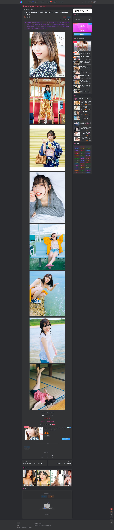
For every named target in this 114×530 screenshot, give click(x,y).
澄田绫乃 (76, 168)
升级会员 (36, 523)
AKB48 (82, 158)
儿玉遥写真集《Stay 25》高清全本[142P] (85, 36)
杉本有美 (82, 146)
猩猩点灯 (28, 16)
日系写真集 (28, 9)
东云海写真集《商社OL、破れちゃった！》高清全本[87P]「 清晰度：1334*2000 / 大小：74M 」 (85, 58)
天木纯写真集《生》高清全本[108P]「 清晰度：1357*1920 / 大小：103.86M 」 (85, 72)
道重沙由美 (82, 168)
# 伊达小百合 (27, 448)
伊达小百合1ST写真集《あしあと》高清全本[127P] (46, 13)
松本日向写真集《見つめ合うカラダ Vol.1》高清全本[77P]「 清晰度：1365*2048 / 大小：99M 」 (85, 68)
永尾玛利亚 (82, 152)
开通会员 (94, 1)
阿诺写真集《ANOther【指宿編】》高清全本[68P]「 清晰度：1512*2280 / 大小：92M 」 (85, 91)
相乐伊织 (76, 148)
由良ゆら (88, 162)
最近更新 (79, 98)
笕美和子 (82, 165)
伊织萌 (77, 167)
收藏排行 (87, 98)
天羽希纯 (76, 152)
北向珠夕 (76, 170)
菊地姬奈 (76, 150)
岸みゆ (77, 172)
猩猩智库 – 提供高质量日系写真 (47, 421)
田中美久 (88, 165)
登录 (44, 496)
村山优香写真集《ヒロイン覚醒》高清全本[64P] (85, 129)
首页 (24, 9)
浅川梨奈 (76, 160)
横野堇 (88, 168)
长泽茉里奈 (88, 155)
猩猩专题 (42, 2)
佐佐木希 (88, 163)
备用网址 (40, 523)
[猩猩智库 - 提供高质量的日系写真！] (18, 522)
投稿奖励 (61, 2)
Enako (77, 165)
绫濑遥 (77, 162)
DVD (37, 2)
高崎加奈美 (88, 167)
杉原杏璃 (76, 146)
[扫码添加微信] (111, 517)
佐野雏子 (82, 170)
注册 (51, 496)
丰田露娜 (88, 148)
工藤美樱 (76, 157)
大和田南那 (88, 150)
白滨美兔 (88, 172)
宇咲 (82, 172)
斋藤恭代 (76, 153)
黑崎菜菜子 (82, 153)
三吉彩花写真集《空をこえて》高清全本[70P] (85, 134)
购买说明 (55, 2)
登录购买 (66, 438)
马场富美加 (88, 158)
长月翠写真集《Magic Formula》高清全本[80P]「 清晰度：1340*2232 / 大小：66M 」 (85, 82)
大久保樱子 (82, 157)
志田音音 (88, 146)
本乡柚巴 (88, 157)
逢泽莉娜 (76, 155)
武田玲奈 (88, 153)
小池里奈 (88, 170)
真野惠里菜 (77, 158)
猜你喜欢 (83, 98)
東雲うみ (82, 160)
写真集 (31, 2)
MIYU (88, 152)
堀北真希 (82, 167)
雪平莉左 (82, 150)
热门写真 (75, 98)
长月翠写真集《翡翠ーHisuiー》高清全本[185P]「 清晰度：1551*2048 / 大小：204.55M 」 (85, 87)
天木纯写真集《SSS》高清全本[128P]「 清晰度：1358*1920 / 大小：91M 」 (85, 53)
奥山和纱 (82, 163)
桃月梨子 (76, 163)
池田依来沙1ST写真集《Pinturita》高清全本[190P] (85, 118)
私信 (69, 17)
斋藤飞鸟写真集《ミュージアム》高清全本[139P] (85, 113)
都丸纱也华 (82, 155)
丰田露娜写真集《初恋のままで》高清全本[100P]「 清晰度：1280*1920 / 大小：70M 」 (85, 77)
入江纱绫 (82, 148)
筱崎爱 (88, 160)
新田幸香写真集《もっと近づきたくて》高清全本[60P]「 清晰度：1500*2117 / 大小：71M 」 (85, 63)
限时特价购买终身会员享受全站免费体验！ (32, 6)
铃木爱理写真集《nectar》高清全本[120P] (85, 108)
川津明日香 (82, 162)
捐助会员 (48, 2)
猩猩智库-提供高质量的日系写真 (46, 525)
